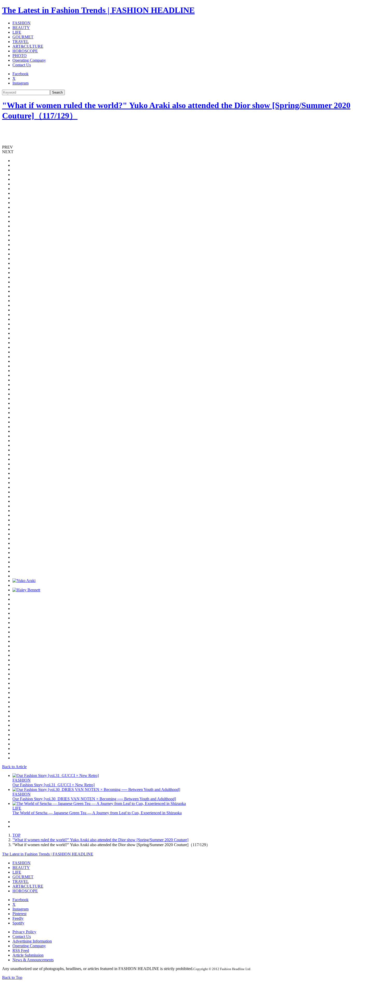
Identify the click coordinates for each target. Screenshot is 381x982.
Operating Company (29, 60)
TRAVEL (20, 41)
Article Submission (28, 955)
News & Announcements (33, 960)
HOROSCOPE (25, 51)
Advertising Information (32, 941)
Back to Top (12, 977)
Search (57, 92)
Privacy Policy (24, 932)
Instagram (20, 83)
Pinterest (19, 913)
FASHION (21, 23)
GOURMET (22, 37)
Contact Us (21, 65)
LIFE (16, 32)
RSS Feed (20, 950)
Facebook (20, 74)
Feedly (18, 918)
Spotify (18, 923)
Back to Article (14, 766)
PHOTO (19, 55)
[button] (190, 147)
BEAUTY (21, 27)
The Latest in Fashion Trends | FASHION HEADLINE (98, 10)
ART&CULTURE (27, 46)
